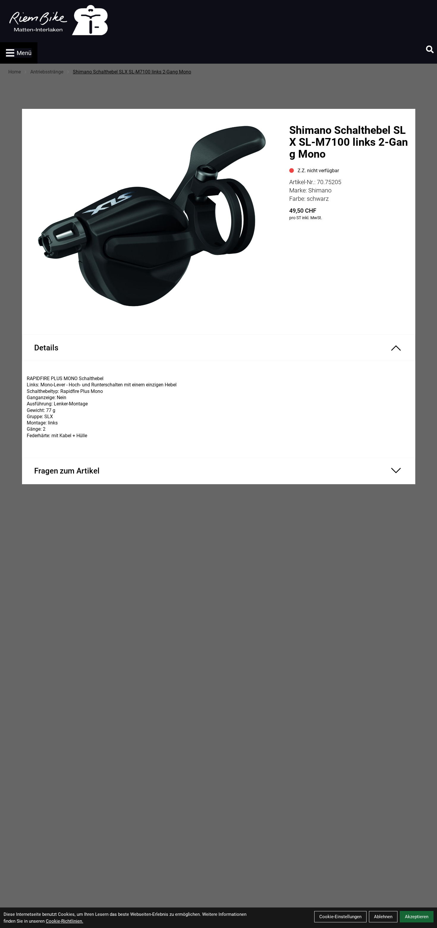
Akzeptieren (416, 916)
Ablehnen (383, 916)
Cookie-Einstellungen (340, 916)
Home (14, 72)
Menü (24, 53)
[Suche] (430, 49)
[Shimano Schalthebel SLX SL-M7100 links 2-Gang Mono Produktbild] (153, 217)
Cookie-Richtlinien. (64, 921)
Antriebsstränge (46, 72)
